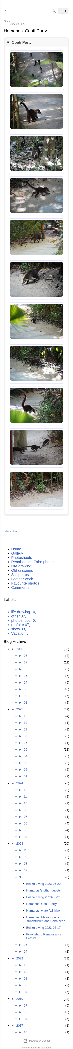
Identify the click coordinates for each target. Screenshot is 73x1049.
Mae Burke (45, 1047)
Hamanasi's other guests (43, 890)
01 (25, 702)
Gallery (17, 553)
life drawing (23, 612)
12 (25, 716)
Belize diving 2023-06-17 (43, 927)
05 (25, 676)
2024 (19, 783)
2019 (19, 999)
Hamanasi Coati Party (41, 904)
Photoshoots (21, 557)
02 (25, 696)
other (14, 531)
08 (25, 656)
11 (25, 796)
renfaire (20, 625)
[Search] (54, 10)
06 (25, 669)
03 (25, 689)
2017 (19, 1025)
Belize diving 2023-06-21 (43, 897)
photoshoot (23, 620)
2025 (19, 709)
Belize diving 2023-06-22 (43, 884)
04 (25, 682)
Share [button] (7, 21)
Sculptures (20, 575)
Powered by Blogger (39, 1041)
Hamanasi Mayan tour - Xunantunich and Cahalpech (45, 919)
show (18, 629)
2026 (19, 649)
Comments (20, 587)
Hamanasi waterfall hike (43, 910)
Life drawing (21, 566)
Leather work (22, 579)
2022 (19, 958)
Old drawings (22, 570)
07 (25, 662)
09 (25, 729)
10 (25, 723)
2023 (19, 843)
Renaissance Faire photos (32, 562)
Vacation (19, 633)
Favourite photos (25, 583)
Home (16, 549)
